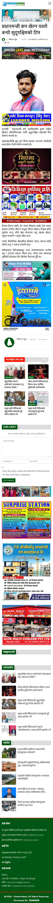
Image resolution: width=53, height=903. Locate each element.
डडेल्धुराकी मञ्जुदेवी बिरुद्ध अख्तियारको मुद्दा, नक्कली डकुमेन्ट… (34, 764)
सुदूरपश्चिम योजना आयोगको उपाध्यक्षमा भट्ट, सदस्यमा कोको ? (34, 675)
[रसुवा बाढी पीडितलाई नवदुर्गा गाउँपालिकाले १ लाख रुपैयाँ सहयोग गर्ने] (9, 730)
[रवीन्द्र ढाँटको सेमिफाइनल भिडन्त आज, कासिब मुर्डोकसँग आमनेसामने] (38, 371)
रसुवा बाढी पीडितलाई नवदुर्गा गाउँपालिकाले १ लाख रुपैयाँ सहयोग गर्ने (34, 728)
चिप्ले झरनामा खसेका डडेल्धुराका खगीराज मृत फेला (31, 803)
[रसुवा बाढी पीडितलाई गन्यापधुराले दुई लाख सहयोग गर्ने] (38, 398)
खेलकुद (31, 377)
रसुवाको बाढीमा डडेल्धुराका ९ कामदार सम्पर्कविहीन (33, 777)
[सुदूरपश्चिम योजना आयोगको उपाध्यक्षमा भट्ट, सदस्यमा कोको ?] (14, 371)
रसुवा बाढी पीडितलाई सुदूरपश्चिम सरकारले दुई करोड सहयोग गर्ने (31, 702)
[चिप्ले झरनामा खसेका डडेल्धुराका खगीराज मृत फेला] (9, 806)
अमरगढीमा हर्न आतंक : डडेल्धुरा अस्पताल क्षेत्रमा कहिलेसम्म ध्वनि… (32, 790)
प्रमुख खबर (8, 377)
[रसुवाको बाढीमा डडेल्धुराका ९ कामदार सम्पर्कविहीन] (9, 779)
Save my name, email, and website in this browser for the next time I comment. (26, 473)
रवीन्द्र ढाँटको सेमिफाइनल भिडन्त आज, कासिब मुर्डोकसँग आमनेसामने (34, 688)
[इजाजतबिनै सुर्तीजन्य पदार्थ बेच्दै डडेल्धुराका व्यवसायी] (9, 753)
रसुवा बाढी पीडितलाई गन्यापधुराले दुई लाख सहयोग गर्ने (33, 715)
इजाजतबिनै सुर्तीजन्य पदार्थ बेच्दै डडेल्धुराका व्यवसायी (31, 750)
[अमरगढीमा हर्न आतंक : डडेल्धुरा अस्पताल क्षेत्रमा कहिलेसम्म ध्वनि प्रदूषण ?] (9, 792)
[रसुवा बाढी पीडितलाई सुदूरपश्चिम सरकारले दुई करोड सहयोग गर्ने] (14, 398)
